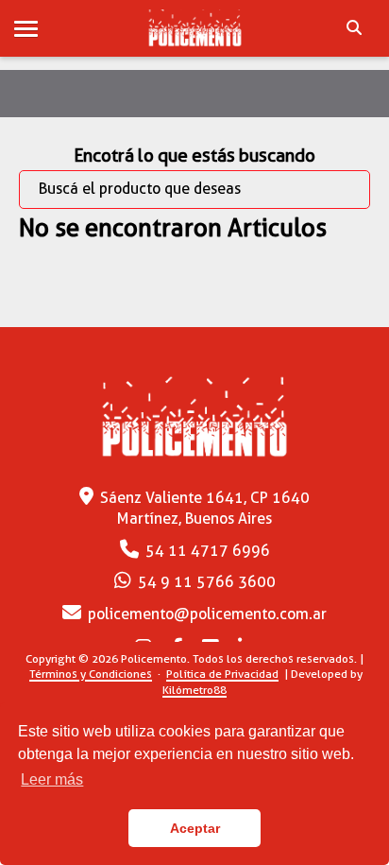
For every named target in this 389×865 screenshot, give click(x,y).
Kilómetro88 (194, 690)
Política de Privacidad (222, 673)
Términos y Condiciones (90, 673)
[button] (26, 30)
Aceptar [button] (195, 828)
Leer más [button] (52, 779)
